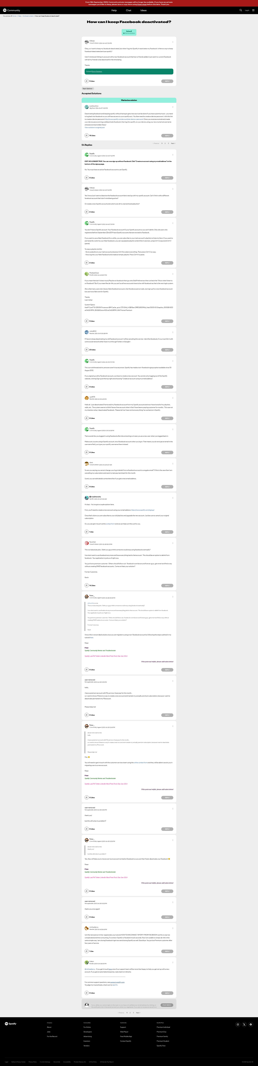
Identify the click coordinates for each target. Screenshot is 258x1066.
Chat (128, 10)
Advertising (88, 1036)
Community (13, 10)
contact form (110, 524)
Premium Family (162, 1036)
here (110, 969)
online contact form (140, 762)
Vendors (87, 1046)
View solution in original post (95, 127)
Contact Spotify (125, 1041)
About (49, 1027)
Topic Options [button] (87, 89)
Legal (6, 1062)
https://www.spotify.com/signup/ (142, 510)
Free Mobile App (126, 1036)
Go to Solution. (97, 71)
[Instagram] (237, 1024)
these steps (142, 4)
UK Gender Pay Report (107, 1062)
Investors (87, 1041)
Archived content (28, 16)
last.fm (115, 985)
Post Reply (167, 1005)
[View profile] (87, 42)
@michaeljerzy (90, 969)
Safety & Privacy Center (18, 1062)
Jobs (48, 1032)
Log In (247, 10)
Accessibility (67, 1062)
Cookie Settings (45, 1062)
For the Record (52, 1036)
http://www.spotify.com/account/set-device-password (124, 119)
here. (92, 637)
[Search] (240, 10)
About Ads (56, 1062)
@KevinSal (91, 603)
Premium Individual (163, 1027)
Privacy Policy (33, 1062)
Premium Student (163, 1041)
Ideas (143, 10)
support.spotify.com (117, 982)
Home (14, 16)
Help (114, 10)
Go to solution (130, 33)
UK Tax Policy (93, 1062)
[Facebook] (250, 1024)
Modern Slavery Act (80, 1062)
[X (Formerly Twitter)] (244, 1024)
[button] (172, 42)
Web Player (124, 1032)
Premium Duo (161, 1032)
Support (123, 1027)
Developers (88, 1032)
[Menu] (253, 10)
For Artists (87, 1027)
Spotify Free (161, 1046)
